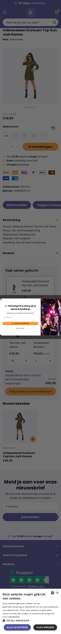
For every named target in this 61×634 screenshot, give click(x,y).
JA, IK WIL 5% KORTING (20, 323)
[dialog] (30, 611)
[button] (30, 620)
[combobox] (52, 593)
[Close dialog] (2, 300)
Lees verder (26, 616)
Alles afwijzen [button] (45, 627)
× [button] (57, 593)
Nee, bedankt (20, 328)
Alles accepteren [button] (17, 627)
